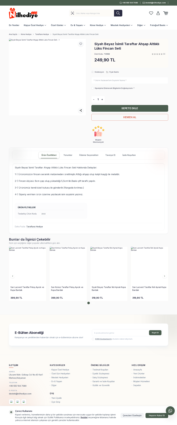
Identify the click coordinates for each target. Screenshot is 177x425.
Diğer (140, 25)
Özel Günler (57, 25)
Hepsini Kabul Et (157, 415)
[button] (83, 303)
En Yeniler (14, 25)
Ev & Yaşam (77, 25)
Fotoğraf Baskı (157, 25)
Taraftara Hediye (42, 34)
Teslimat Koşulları (100, 369)
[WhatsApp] (170, 410)
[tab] (48, 155)
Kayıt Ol (155, 333)
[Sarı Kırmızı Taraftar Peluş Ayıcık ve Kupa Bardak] (68, 265)
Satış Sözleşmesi (100, 377)
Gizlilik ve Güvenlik (101, 385)
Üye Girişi (55, 402)
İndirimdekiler (139, 377)
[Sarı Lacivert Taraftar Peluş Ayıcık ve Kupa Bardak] (27, 265)
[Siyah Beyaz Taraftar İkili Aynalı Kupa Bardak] (108, 265)
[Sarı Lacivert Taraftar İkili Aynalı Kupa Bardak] (149, 265)
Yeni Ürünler (139, 373)
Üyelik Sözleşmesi (100, 373)
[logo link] (26, 13)
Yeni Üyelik (56, 398)
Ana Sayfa (13, 34)
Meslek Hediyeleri (120, 25)
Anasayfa (137, 369)
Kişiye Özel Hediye (34, 25)
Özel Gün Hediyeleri (60, 373)
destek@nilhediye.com (20, 393)
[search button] (118, 13)
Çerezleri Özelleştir (132, 415)
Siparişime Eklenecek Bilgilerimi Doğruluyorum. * (114, 88)
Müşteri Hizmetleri (141, 381)
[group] (47, 77)
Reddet (84, 417)
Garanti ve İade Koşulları (103, 381)
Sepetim (137, 385)
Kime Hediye (96, 25)
